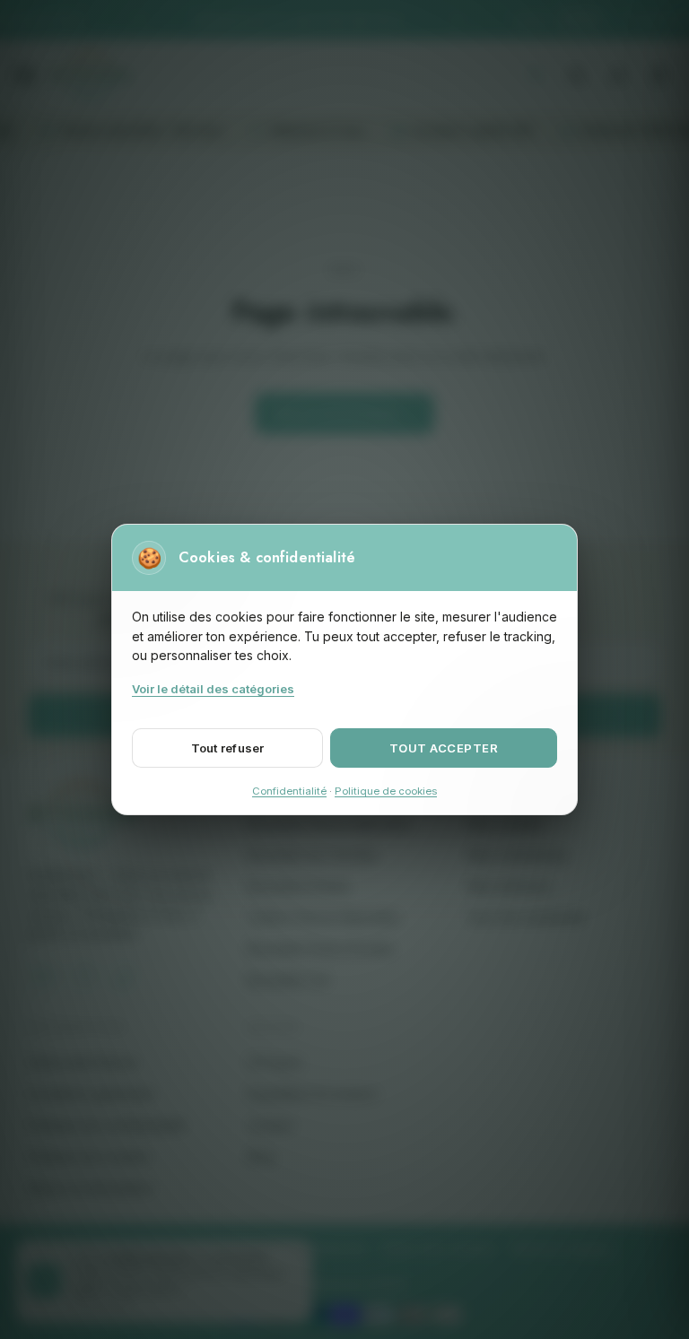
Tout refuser (228, 748)
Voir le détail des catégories (213, 689)
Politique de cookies (386, 791)
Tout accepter (444, 748)
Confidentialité (289, 791)
